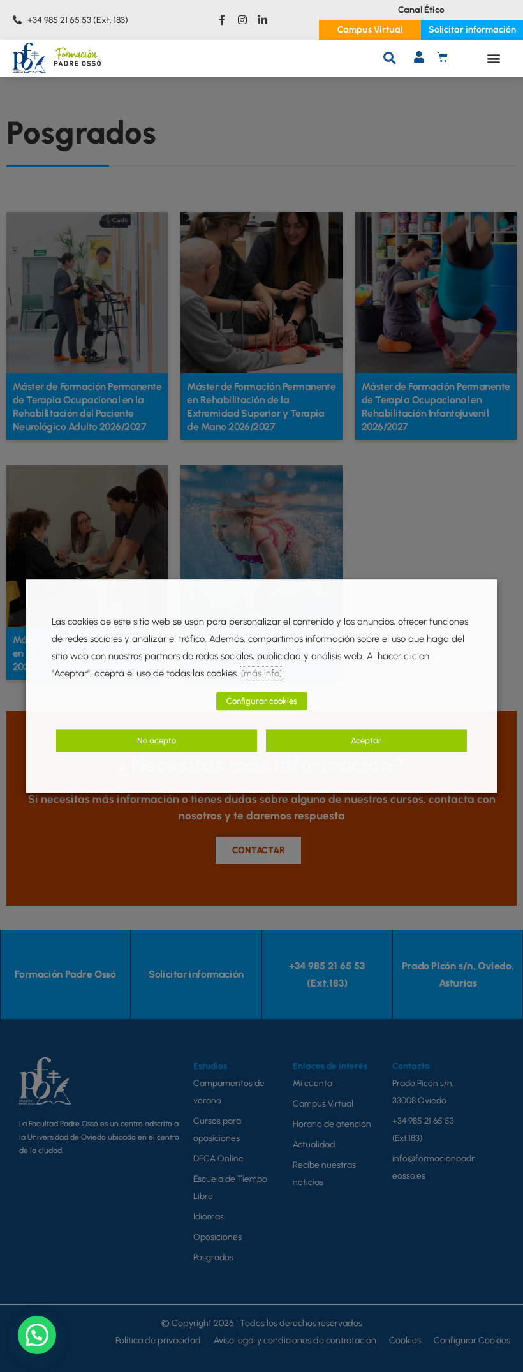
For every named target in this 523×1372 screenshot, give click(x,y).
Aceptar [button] (366, 741)
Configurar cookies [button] (261, 701)
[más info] (261, 674)
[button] (389, 58)
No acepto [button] (156, 741)
